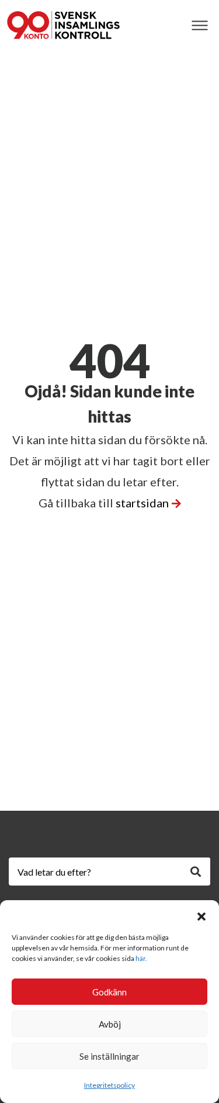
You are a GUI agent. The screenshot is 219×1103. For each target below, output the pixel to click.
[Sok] (195, 871)
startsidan (142, 503)
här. (141, 958)
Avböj (110, 1024)
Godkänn (109, 992)
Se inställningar (109, 1056)
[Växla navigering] (199, 25)
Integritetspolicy (109, 1085)
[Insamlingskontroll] (63, 25)
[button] (201, 915)
